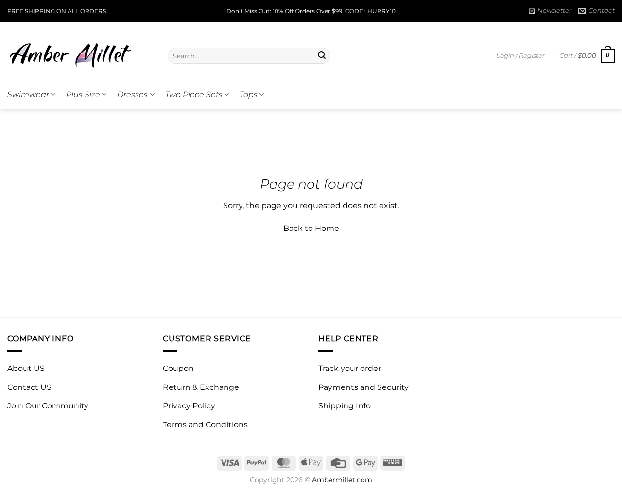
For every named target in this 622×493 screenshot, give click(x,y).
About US (26, 368)
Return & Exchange (201, 387)
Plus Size (83, 94)
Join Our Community (47, 405)
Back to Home (311, 228)
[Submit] (321, 56)
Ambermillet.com (342, 479)
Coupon (178, 368)
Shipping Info (344, 405)
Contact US (29, 387)
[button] (550, 10)
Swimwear (28, 94)
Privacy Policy (189, 405)
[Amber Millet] (80, 51)
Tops (249, 94)
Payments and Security (363, 387)
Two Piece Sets (194, 94)
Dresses (132, 94)
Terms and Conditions (205, 424)
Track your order (349, 368)
